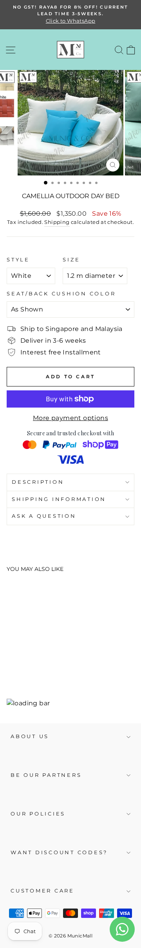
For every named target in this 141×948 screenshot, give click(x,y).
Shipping (56, 222)
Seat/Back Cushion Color (61, 294)
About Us (30, 736)
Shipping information (59, 499)
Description (38, 482)
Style (18, 260)
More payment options (70, 418)
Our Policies (38, 814)
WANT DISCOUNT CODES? (59, 852)
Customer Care (42, 891)
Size (71, 260)
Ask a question (44, 516)
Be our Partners (46, 775)
